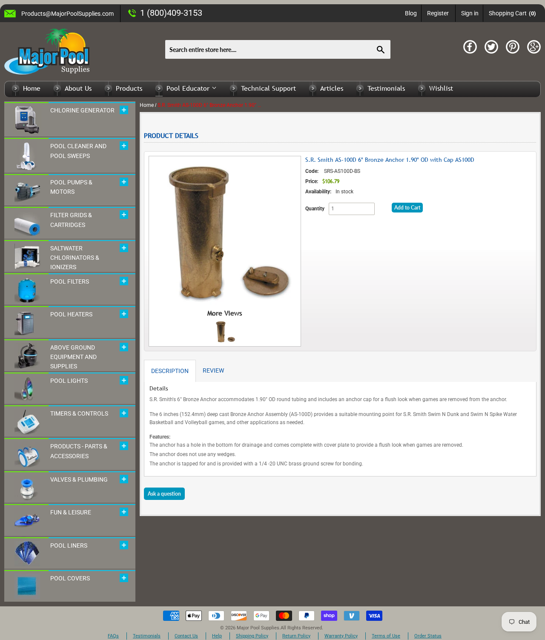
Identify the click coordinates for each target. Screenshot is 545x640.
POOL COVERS (70, 578)
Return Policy (296, 636)
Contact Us (186, 636)
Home (31, 88)
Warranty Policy (341, 636)
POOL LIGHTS (69, 380)
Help (217, 636)
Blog (411, 13)
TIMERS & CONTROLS (79, 413)
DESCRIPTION (170, 370)
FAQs (113, 636)
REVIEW (213, 370)
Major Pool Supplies (258, 628)
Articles (331, 88)
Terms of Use (386, 636)
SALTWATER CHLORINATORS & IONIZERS (74, 258)
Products (129, 88)
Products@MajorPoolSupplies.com (67, 13)
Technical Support (268, 88)
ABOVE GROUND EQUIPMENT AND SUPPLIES (73, 357)
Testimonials (386, 88)
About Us (78, 88)
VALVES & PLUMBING (79, 479)
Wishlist (441, 88)
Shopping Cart (512, 13)
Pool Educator (189, 88)
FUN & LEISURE (70, 512)
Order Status (428, 636)
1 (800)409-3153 (171, 13)
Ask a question (164, 494)
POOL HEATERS (71, 314)
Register (438, 13)
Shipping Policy (252, 636)
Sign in (470, 13)
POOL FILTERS (69, 281)
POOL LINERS (68, 545)
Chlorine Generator (82, 110)
